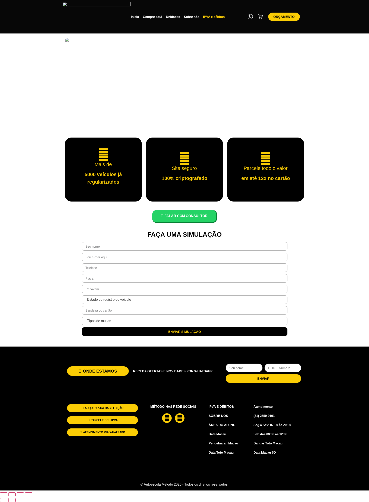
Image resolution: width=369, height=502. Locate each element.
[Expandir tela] (12, 494)
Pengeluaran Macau (223, 443)
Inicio (135, 17)
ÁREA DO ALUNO (222, 425)
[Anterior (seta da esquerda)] (3, 500)
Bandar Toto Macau (268, 443)
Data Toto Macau (221, 452)
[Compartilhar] (20, 494)
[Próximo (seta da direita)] (12, 500)
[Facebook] (167, 418)
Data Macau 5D (264, 452)
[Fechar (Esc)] (28, 494)
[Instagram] (179, 418)
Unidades (173, 17)
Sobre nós (191, 17)
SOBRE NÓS (218, 416)
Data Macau (217, 434)
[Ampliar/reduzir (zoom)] (3, 494)
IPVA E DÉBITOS (221, 406)
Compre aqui (152, 17)
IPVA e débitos (214, 17)
